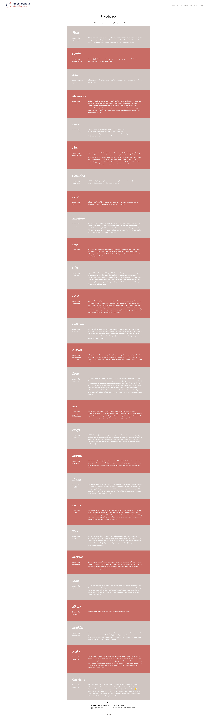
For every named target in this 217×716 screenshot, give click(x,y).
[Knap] (17, 5)
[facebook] (107, 702)
